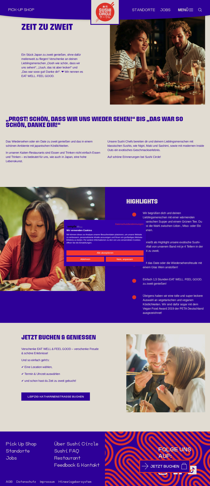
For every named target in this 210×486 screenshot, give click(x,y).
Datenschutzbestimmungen (129, 224)
